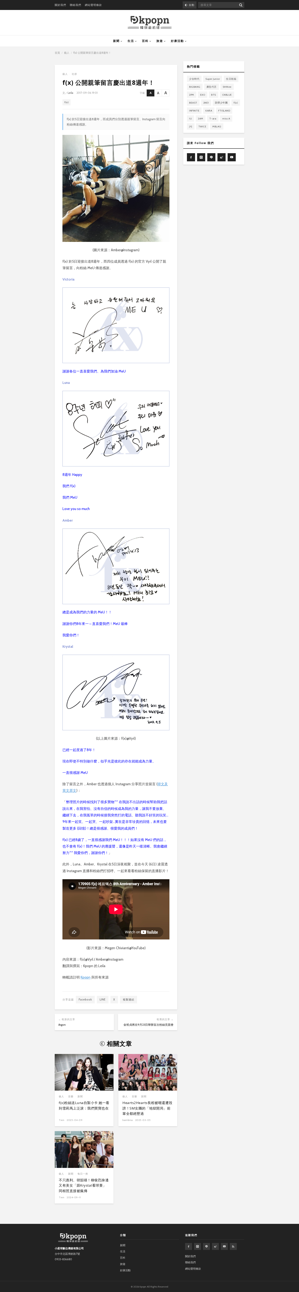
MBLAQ (216, 126)
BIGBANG (194, 86)
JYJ (190, 126)
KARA (208, 110)
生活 (131, 41)
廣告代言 (211, 86)
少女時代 (194, 78)
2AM (200, 118)
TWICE (202, 126)
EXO (202, 94)
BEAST (193, 102)
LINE (103, 999)
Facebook (85, 999)
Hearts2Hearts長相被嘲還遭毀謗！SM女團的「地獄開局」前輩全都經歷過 (147, 1108)
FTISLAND (224, 110)
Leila (70, 92)
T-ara (212, 118)
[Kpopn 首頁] (150, 22)
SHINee (227, 86)
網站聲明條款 (93, 5)
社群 (74, 73)
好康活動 (177, 41)
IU (190, 118)
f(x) (66, 102)
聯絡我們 (75, 5)
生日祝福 (231, 78)
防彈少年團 (221, 102)
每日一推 (82, 1173)
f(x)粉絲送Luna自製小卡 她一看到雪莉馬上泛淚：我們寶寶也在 (84, 1105)
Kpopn (86, 977)
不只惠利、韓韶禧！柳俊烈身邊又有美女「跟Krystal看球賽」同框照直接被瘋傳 (84, 1185)
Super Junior (212, 78)
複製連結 (128, 999)
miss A (226, 118)
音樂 (70, 1096)
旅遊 (159, 41)
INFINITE (194, 110)
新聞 (116, 41)
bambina (127, 1120)
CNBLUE (227, 94)
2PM (191, 94)
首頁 (57, 52)
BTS (213, 94)
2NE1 (206, 102)
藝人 (66, 52)
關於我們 (60, 5)
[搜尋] (240, 5)
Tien (61, 1120)
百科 (145, 41)
